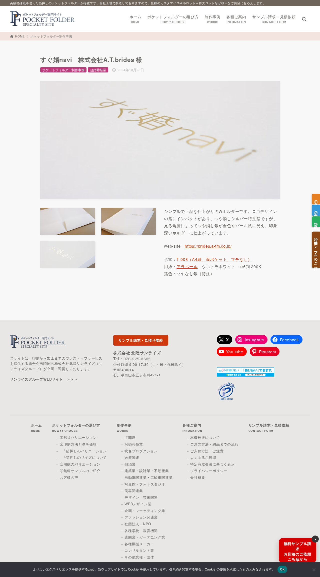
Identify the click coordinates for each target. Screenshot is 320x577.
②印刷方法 (316, 210)
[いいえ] (313, 569)
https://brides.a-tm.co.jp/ (208, 246)
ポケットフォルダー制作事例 (51, 36)
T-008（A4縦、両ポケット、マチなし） (214, 259)
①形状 (316, 199)
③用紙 (316, 222)
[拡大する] (273, 87)
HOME (20, 36)
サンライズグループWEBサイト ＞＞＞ (44, 379)
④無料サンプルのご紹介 (316, 250)
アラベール (187, 266)
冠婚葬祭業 (98, 69)
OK (282, 569)
